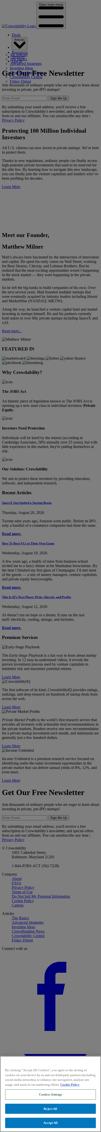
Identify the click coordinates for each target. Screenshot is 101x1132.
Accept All (50, 1123)
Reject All (50, 1109)
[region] (50, 1094)
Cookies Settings (50, 1094)
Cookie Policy (70, 1084)
